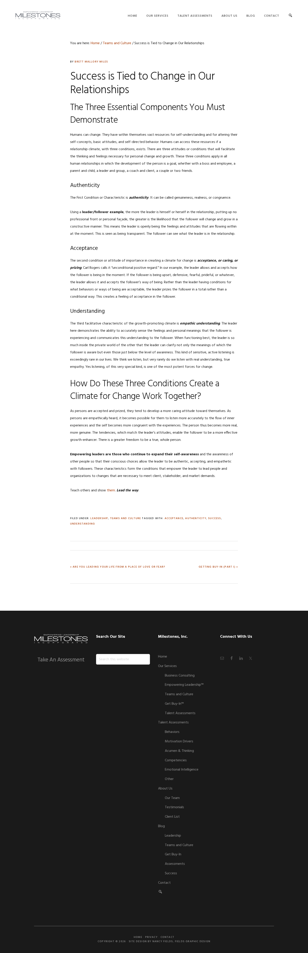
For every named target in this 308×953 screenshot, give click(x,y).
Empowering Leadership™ (184, 685)
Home (162, 657)
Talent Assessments (180, 713)
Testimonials (174, 807)
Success (171, 873)
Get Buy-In (173, 854)
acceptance (174, 518)
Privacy (151, 937)
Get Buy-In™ (174, 704)
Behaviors (172, 732)
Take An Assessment (61, 660)
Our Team (172, 798)
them (111, 490)
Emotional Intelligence (181, 770)
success (214, 518)
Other (169, 779)
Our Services (167, 666)
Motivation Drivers (179, 741)
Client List (172, 817)
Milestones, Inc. (37, 15)
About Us (165, 789)
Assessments (175, 864)
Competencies (176, 760)
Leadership (99, 518)
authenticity (195, 518)
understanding (82, 524)
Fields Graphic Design (192, 941)
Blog (161, 826)
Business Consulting (180, 676)
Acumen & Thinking (179, 751)
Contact (164, 883)
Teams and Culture (125, 518)
